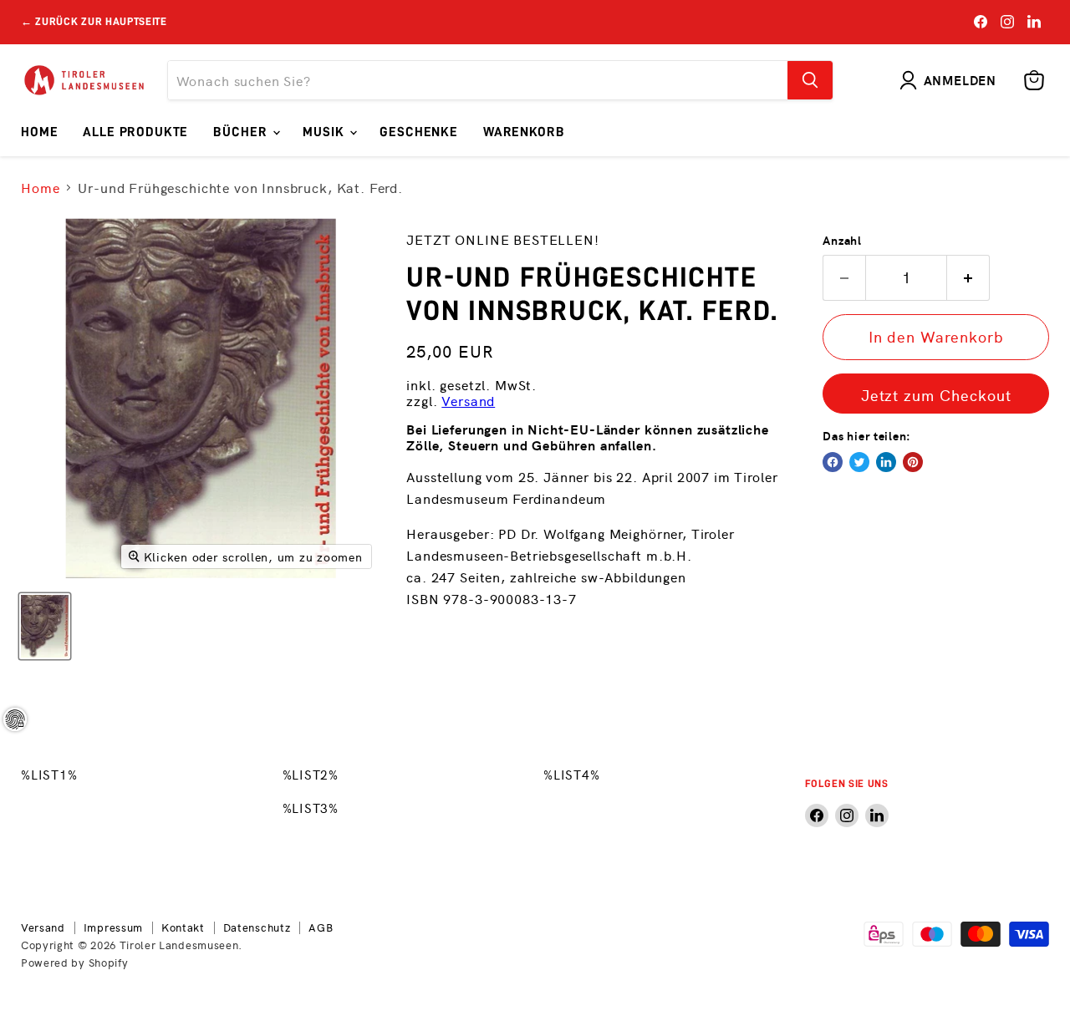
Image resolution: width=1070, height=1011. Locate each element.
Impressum (113, 927)
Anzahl (842, 239)
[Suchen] (810, 80)
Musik (325, 132)
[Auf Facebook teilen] (833, 462)
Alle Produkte (135, 132)
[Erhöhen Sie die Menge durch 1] (968, 278)
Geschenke (419, 132)
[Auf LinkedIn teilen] (886, 462)
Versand (468, 400)
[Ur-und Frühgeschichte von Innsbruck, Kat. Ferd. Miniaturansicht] (44, 626)
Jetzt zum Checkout (936, 394)
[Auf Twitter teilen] (859, 462)
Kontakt (183, 927)
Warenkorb (524, 132)
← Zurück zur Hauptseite (94, 21)
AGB (320, 927)
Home (39, 132)
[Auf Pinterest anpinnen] (913, 462)
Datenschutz (257, 927)
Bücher (242, 132)
